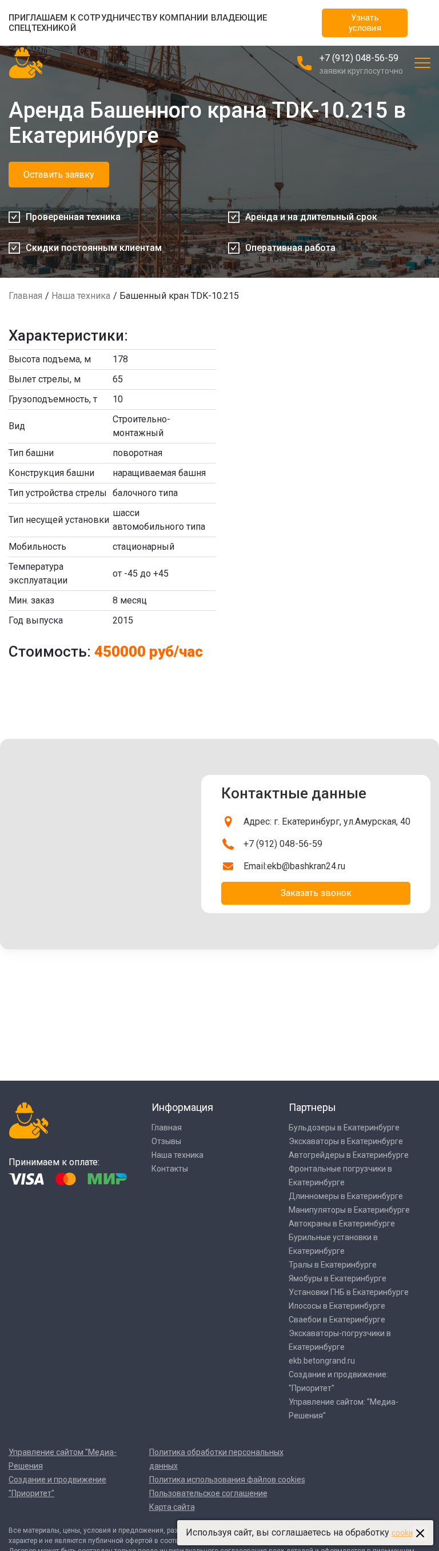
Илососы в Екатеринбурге (337, 1305)
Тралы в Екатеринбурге (333, 1264)
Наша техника (80, 295)
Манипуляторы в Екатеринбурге (349, 1209)
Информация (182, 1107)
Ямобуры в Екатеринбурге (337, 1278)
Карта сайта (172, 1507)
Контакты (169, 1168)
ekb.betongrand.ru (322, 1360)
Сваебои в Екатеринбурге (337, 1319)
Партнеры (312, 1107)
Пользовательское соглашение (208, 1493)
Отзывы (166, 1141)
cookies (405, 1532)
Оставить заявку (58, 174)
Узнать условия (365, 23)
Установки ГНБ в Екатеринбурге (349, 1292)
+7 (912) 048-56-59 (359, 58)
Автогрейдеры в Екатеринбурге (349, 1155)
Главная (25, 295)
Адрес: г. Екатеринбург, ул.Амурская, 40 (327, 821)
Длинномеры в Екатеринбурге (346, 1196)
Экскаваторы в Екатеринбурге (346, 1141)
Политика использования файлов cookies (227, 1479)
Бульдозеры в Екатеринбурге (344, 1127)
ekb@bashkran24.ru (306, 866)
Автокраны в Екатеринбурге (342, 1223)
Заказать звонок (316, 893)
